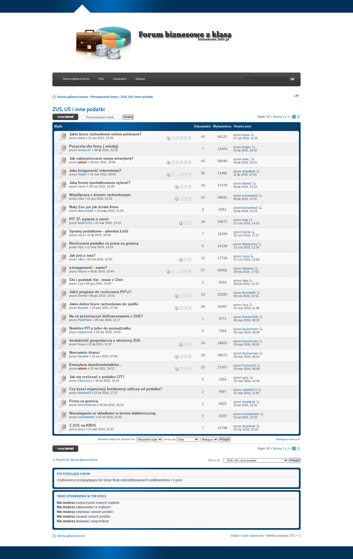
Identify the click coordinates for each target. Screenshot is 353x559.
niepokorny (85, 332)
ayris (245, 377)
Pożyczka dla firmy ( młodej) (93, 146)
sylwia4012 (249, 389)
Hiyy (81, 247)
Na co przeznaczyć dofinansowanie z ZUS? (106, 316)
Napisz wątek (61, 115)
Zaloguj (140, 78)
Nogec (246, 147)
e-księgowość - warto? (88, 268)
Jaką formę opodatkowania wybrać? (99, 183)
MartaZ (247, 183)
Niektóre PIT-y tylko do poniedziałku (100, 328)
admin (82, 162)
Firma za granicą (83, 401)
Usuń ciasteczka (252, 535)
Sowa (81, 344)
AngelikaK (248, 171)
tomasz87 (84, 150)
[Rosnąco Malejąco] (215, 439)
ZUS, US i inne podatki (137, 96)
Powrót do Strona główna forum (77, 459)
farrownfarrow (87, 404)
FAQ (101, 78)
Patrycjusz (85, 380)
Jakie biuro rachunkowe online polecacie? (105, 134)
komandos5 (250, 195)
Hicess (82, 271)
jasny (81, 429)
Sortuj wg (170, 439)
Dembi (82, 295)
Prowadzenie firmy (104, 96)
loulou (246, 135)
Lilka (81, 259)
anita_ (246, 159)
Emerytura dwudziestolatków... (95, 365)
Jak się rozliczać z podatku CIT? (97, 377)
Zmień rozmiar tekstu (297, 95)
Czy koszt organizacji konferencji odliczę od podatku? (115, 389)
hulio (81, 198)
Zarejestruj (119, 78)
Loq (80, 283)
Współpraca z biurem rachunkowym (100, 195)
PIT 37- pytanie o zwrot (88, 219)
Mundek (83, 307)
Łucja (245, 256)
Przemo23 (249, 365)
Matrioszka (249, 244)
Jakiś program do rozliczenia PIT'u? (100, 292)
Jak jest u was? (82, 255)
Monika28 (84, 392)
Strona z (281, 116)
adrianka (248, 268)
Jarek (81, 186)
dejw (245, 280)
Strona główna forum (76, 78)
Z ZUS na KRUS (82, 425)
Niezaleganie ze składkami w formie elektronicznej (112, 413)
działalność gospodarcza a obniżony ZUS (104, 340)
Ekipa (235, 535)
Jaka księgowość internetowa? (95, 170)
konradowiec (86, 417)
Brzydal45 (249, 292)
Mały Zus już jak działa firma (93, 207)
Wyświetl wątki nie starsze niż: (117, 439)
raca (81, 235)
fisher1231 (85, 222)
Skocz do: (214, 460)
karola (246, 232)
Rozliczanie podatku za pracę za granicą (103, 243)
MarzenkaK (85, 210)
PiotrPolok (84, 320)
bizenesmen (250, 329)
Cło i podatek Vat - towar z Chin (96, 280)
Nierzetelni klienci (84, 353)
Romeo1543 (250, 317)
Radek (82, 174)
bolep (81, 138)
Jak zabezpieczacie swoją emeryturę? (101, 158)
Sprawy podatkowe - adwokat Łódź (99, 231)
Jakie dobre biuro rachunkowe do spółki (103, 304)
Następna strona (286, 439)
